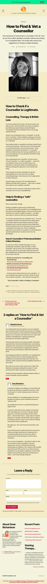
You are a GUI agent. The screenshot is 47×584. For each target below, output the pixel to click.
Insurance (13, 292)
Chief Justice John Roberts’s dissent (34, 537)
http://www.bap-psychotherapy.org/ (17, 266)
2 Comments (32, 46)
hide (28, 98)
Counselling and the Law (16, 290)
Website (7, 496)
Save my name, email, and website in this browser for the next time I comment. (23, 502)
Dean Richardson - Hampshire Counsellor (12, 552)
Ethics (8, 292)
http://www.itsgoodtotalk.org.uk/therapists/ (20, 261)
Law (16, 292)
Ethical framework (35, 290)
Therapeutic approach (35, 292)
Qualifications (21, 292)
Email (25, 490)
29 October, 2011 (22, 46)
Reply (7, 378)
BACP (8, 290)
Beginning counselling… (39, 566)
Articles (23, 21)
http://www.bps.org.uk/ (14, 270)
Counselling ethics (26, 290)
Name (7, 490)
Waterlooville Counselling (31, 531)
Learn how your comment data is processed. (33, 511)
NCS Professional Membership (33, 534)
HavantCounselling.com (24, 2)
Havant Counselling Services (32, 528)
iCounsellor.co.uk (11, 575)
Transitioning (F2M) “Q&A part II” (33, 540)
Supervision (27, 292)
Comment (8, 478)
